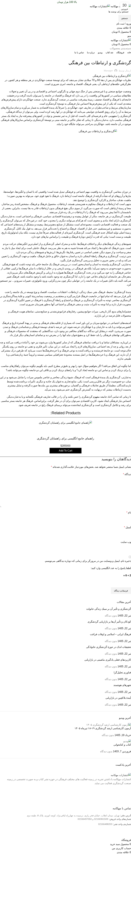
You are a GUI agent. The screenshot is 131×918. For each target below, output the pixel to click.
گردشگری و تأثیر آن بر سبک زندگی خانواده (108, 609)
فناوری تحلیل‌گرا (122, 672)
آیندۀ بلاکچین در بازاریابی (118, 697)
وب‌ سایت (126, 542)
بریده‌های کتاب (123, 56)
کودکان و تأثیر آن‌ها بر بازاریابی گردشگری (109, 621)
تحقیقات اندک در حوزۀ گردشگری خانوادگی (108, 647)
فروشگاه (124, 804)
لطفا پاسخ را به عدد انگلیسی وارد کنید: (111, 568)
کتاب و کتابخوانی (122, 744)
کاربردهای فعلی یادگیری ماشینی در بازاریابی (107, 659)
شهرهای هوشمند (122, 685)
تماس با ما (123, 799)
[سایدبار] (127, 834)
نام (128, 512)
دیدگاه (127, 474)
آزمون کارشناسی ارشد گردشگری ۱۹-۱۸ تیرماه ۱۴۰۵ (103, 728)
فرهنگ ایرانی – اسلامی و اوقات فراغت (110, 634)
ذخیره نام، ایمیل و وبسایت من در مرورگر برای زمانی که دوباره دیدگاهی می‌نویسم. (88, 561)
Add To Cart (65, 450)
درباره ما (124, 794)
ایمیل (127, 527)
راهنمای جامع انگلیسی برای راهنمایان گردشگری (65, 438)
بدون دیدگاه (111, 615)
